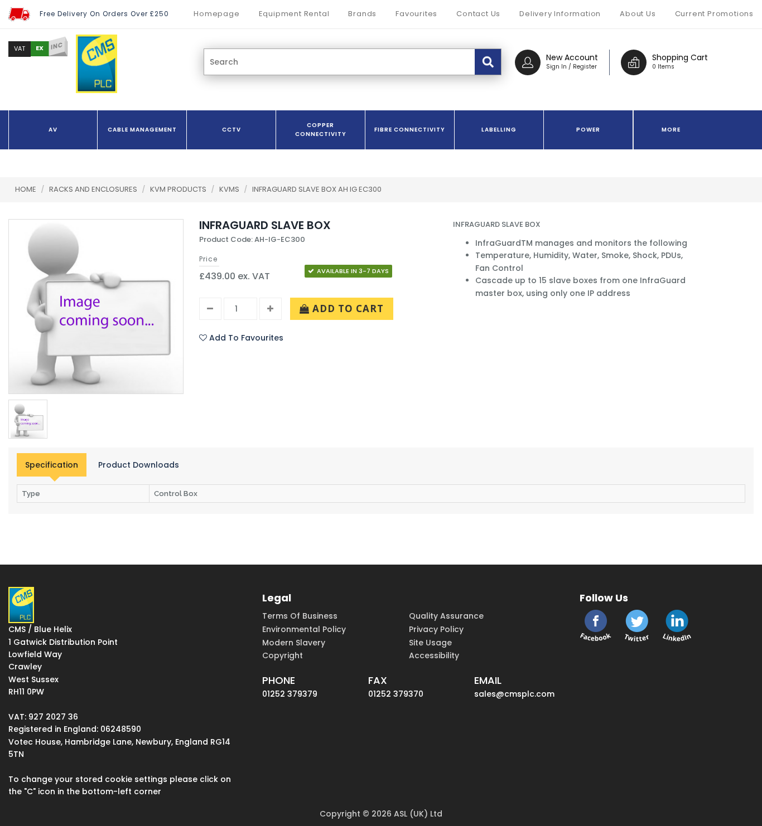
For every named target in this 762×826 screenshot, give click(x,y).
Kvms (230, 189)
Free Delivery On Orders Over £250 (104, 13)
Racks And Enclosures (94, 189)
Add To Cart (347, 308)
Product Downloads (138, 464)
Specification (51, 464)
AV (53, 129)
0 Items (663, 66)
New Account (572, 57)
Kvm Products (179, 189)
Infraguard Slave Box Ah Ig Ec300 (317, 189)
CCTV (231, 129)
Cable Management (142, 129)
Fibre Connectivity (409, 129)
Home (25, 189)
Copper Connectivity (320, 129)
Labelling (499, 129)
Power (588, 129)
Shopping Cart (680, 57)
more (671, 129)
